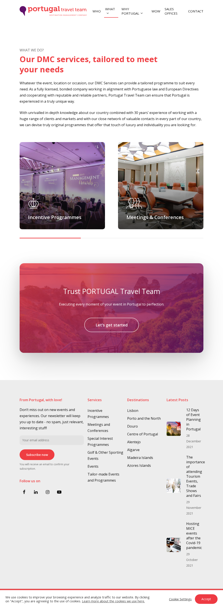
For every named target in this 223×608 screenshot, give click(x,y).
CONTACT (195, 11)
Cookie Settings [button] (180, 599)
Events (93, 466)
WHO (97, 11)
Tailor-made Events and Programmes (103, 477)
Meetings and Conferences (99, 427)
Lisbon (132, 410)
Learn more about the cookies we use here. (113, 601)
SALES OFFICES (171, 11)
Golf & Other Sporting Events (105, 455)
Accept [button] (206, 599)
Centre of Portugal (142, 434)
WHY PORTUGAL (130, 11)
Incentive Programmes (98, 413)
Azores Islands (139, 465)
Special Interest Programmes (100, 441)
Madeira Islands (140, 457)
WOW (156, 11)
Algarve (133, 449)
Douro (132, 426)
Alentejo (134, 442)
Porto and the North (144, 418)
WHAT (110, 9)
